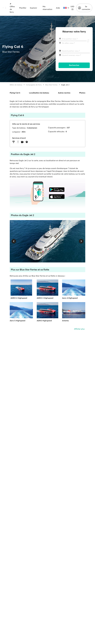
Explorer (33, 8)
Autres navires (64, 93)
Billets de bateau (16, 85)
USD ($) (72, 7)
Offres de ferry (12, 9)
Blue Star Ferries (51, 85)
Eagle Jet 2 (65, 85)
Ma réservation (47, 7)
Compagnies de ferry (34, 85)
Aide (58, 8)
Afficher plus (79, 329)
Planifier (22, 8)
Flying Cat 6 (15, 93)
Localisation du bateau (39, 93)
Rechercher (74, 65)
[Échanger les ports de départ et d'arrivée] (88, 41)
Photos (82, 93)
